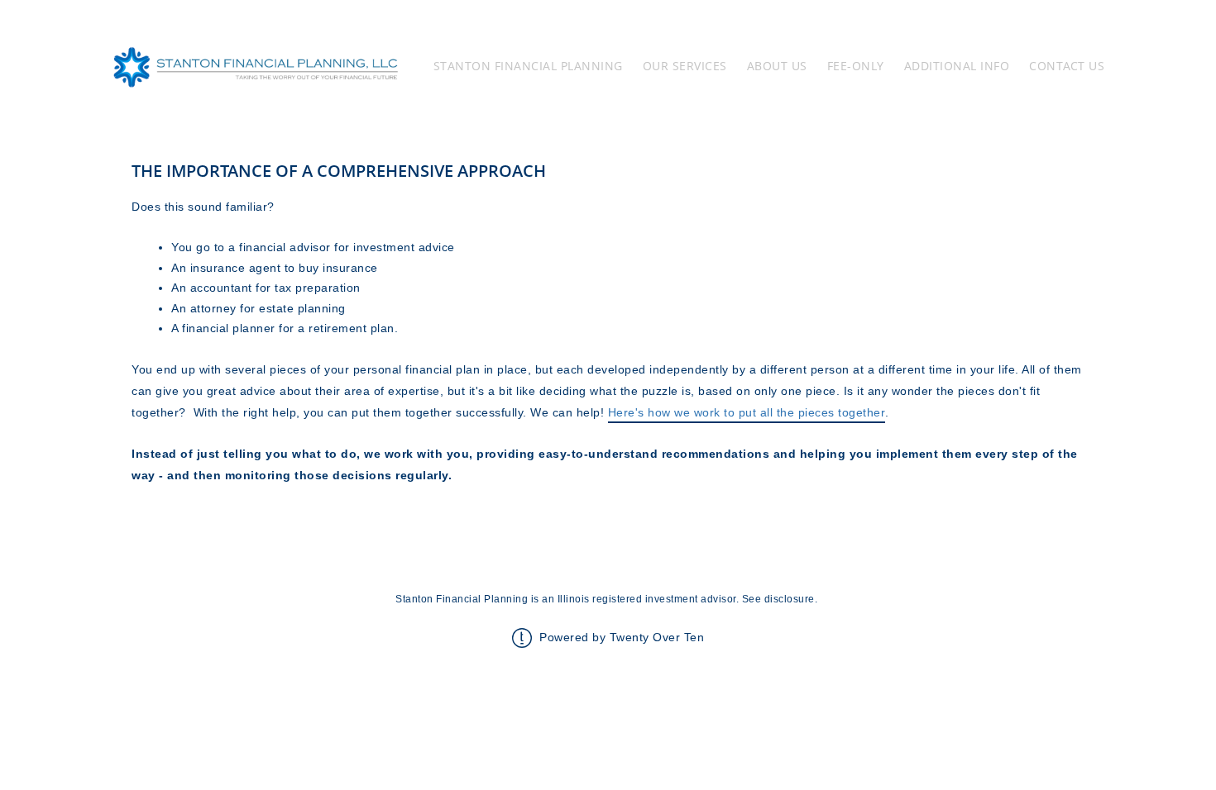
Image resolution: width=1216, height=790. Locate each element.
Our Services (685, 66)
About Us (777, 66)
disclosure (789, 599)
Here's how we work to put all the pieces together (747, 412)
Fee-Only (855, 66)
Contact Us (1066, 66)
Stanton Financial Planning (528, 66)
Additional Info (957, 66)
